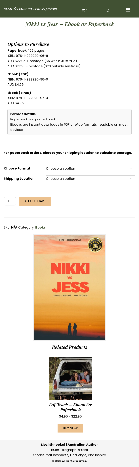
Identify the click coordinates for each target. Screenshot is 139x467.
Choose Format (17, 168)
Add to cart (35, 201)
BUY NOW (70, 428)
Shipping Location (19, 178)
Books (40, 227)
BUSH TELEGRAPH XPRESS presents (30, 9)
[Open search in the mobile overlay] (107, 10)
